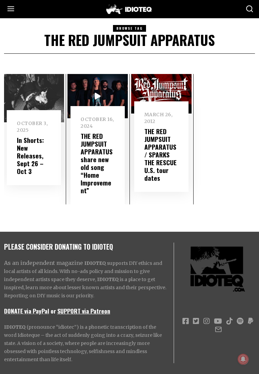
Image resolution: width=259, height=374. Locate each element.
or (53, 310)
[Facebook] (185, 321)
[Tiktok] (229, 321)
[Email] (218, 329)
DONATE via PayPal (26, 310)
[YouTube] (218, 321)
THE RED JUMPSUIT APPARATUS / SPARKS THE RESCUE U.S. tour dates (160, 154)
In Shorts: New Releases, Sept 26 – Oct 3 (30, 155)
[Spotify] (240, 321)
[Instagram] (206, 321)
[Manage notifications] (243, 359)
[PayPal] (250, 321)
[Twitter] (196, 321)
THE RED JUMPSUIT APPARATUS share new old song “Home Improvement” (97, 163)
